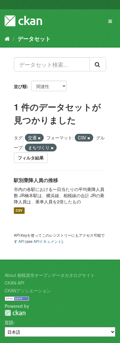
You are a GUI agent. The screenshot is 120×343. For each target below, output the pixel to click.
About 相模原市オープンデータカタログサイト (50, 275)
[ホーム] (7, 38)
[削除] (39, 137)
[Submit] (98, 64)
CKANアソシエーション (28, 290)
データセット (34, 39)
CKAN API (14, 283)
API (21, 241)
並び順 (20, 86)
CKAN (15, 313)
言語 (9, 322)
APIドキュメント (48, 241)
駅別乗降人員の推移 (36, 180)
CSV (19, 210)
